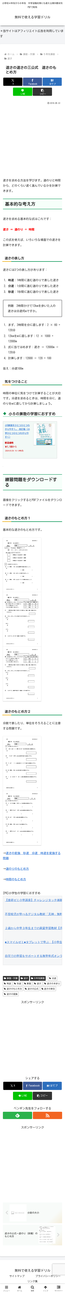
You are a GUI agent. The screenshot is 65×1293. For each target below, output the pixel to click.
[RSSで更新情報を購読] (47, 1115)
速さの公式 (33, 989)
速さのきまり (53, 983)
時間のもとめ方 (16, 879)
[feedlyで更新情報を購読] (17, 1115)
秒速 (19, 983)
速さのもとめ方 (14, 989)
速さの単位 (49, 989)
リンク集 (32, 1281)
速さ (26, 978)
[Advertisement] (32, 140)
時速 (9, 983)
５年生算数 (39, 978)
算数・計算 (12, 978)
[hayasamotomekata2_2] (22, 817)
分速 (54, 978)
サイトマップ (17, 1276)
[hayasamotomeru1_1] (22, 564)
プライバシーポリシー (48, 1276)
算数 (29, 983)
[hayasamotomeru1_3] (22, 673)
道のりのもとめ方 (17, 868)
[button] (42, 92)
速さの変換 (12, 994)
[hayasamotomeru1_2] (22, 619)
